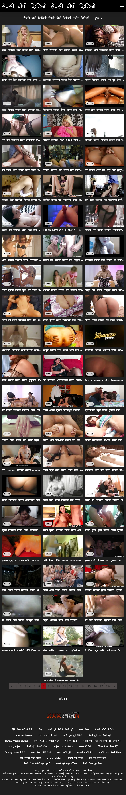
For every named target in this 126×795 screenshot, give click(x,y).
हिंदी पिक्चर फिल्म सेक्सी (30, 758)
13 (76, 686)
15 (89, 686)
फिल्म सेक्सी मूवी (64, 752)
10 (58, 686)
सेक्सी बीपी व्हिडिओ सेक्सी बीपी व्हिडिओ (55, 785)
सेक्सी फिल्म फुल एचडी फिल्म (46, 741)
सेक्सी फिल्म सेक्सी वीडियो (110, 752)
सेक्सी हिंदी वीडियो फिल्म (37, 746)
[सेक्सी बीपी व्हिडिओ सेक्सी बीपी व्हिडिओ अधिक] (122, 6)
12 (70, 686)
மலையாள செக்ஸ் (23, 735)
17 (101, 686)
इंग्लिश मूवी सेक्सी (75, 758)
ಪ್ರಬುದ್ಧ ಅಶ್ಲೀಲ (14, 746)
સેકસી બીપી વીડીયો (104, 729)
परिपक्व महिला (71, 741)
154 (108, 686)
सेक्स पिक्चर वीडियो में (41, 752)
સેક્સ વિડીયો (85, 746)
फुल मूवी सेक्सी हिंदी (97, 758)
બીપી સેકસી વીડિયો (47, 735)
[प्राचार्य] (63, 715)
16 (95, 686)
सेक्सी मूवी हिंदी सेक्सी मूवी (99, 735)
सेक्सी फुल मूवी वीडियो (72, 735)
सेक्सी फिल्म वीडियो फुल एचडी (37, 763)
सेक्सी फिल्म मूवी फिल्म (92, 763)
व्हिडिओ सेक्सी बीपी (85, 752)
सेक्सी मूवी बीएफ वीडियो (15, 752)
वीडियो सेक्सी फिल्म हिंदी (108, 746)
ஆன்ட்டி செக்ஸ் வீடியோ (16, 741)
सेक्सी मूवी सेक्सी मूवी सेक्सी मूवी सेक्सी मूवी (102, 741)
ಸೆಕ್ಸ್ (40, 729)
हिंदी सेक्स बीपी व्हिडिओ (22, 729)
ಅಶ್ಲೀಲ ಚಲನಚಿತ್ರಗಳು (63, 746)
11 (64, 686)
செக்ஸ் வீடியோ (54, 758)
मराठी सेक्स (84, 729)
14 (83, 686)
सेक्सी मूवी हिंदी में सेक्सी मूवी (60, 729)
